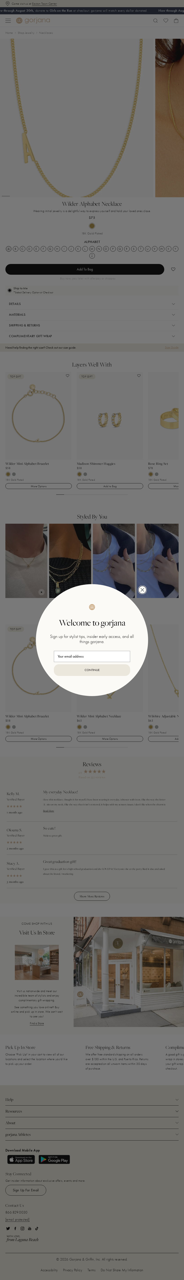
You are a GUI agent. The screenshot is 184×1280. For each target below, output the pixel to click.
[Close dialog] (142, 590)
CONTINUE (92, 670)
